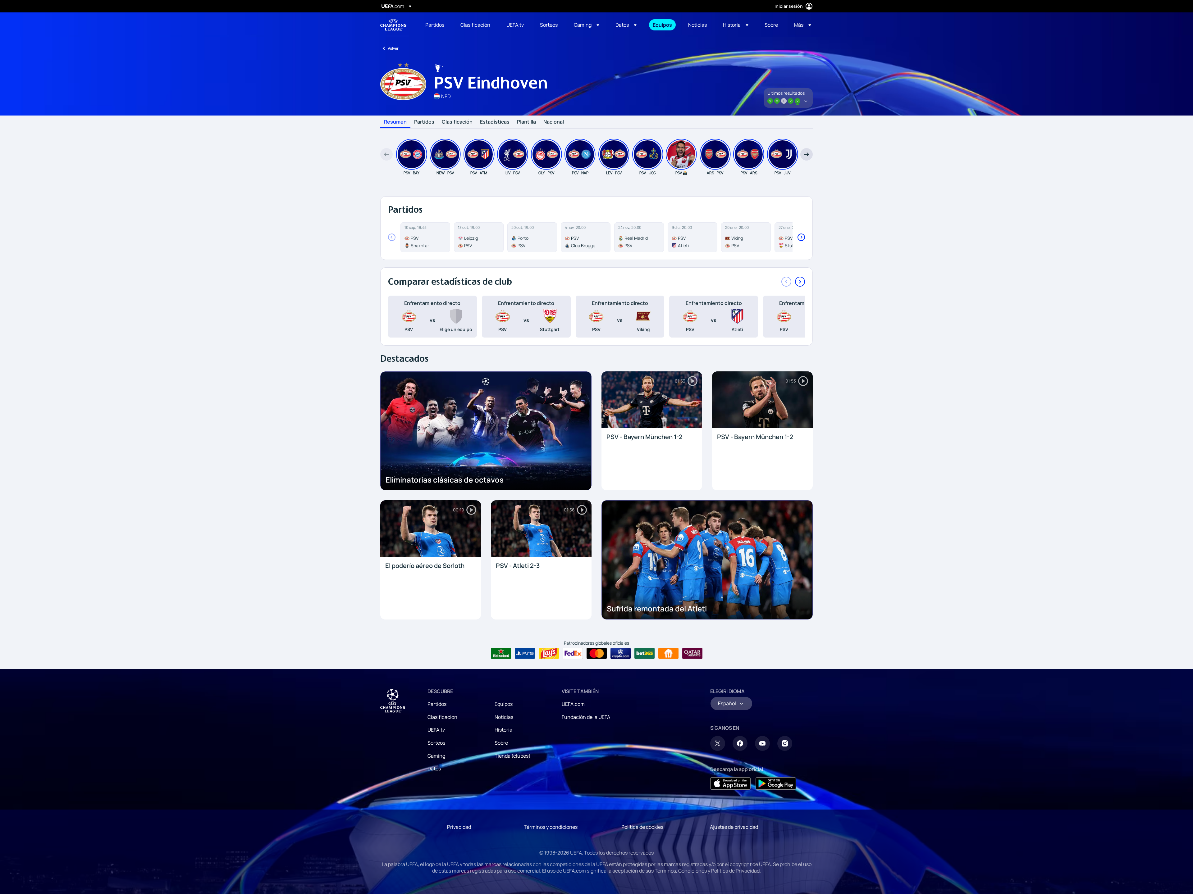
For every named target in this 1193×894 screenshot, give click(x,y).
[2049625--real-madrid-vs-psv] (639, 237)
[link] (434, 25)
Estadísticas (495, 122)
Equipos (504, 704)
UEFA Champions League (393, 25)
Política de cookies (642, 827)
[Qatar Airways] (692, 653)
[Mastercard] (597, 653)
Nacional (553, 122)
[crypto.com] (620, 653)
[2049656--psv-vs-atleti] (692, 237)
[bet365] (644, 653)
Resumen (395, 122)
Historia (503, 729)
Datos (434, 768)
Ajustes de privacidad (734, 827)
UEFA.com (573, 704)
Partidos (424, 122)
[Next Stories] (806, 154)
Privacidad (459, 827)
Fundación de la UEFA (586, 717)
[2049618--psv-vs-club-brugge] (585, 237)
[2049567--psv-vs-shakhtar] (425, 237)
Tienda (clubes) (513, 755)
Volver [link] (393, 48)
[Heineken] (501, 653)
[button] (586, 25)
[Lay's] (549, 653)
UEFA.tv (436, 729)
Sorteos (436, 742)
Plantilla (526, 122)
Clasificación (457, 122)
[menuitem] (435, 25)
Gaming (436, 755)
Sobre (501, 742)
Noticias (504, 717)
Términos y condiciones (551, 827)
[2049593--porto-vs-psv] (532, 237)
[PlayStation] (525, 653)
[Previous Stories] (386, 154)
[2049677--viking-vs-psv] (746, 237)
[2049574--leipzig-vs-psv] (479, 237)
